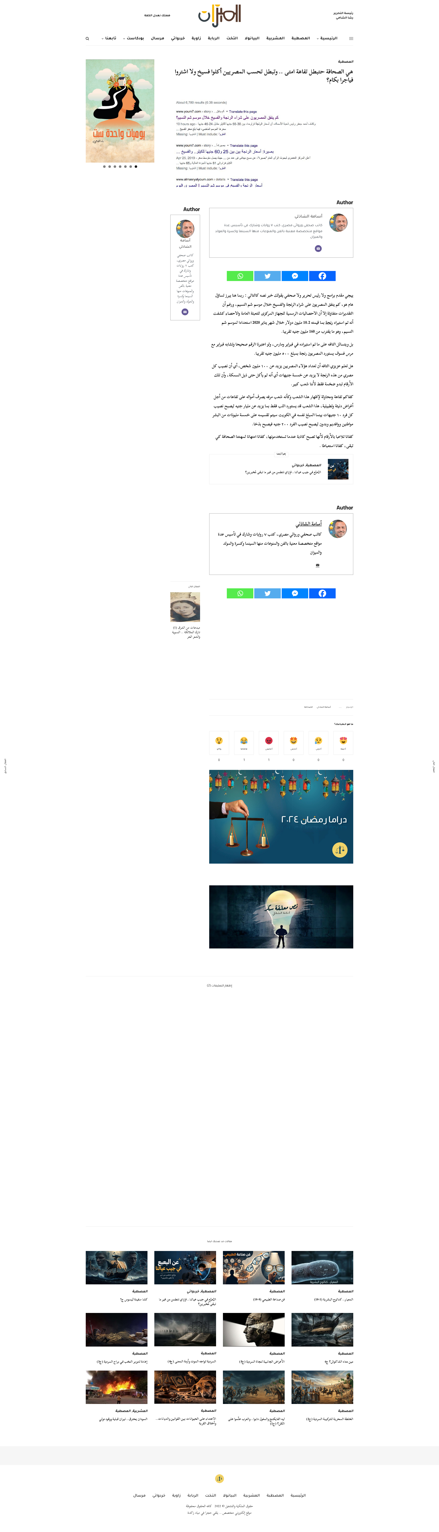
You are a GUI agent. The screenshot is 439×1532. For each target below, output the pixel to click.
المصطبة (345, 62)
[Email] (318, 248)
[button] (281, 917)
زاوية (176, 1496)
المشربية (139, 1411)
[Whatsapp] (240, 276)
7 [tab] (104, 166)
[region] (281, 917)
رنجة (329, 322)
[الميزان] (219, 16)
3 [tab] (125, 166)
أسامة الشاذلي (308, 217)
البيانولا (229, 1496)
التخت (210, 1496)
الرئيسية (298, 1496)
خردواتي (298, 466)
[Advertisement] (281, 649)
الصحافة (308, 707)
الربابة (192, 1496)
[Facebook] (322, 276)
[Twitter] (267, 276)
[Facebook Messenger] (295, 276)
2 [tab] (130, 166)
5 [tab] (115, 166)
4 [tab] (120, 166)
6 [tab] (109, 166)
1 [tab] (136, 166)
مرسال (139, 1496)
